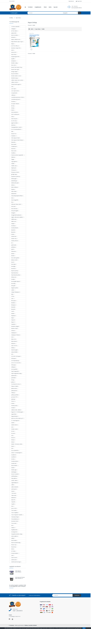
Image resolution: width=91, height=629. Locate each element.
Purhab (12, 403)
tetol (12, 525)
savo (12, 427)
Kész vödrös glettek (15, 257)
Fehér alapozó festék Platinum (17, 140)
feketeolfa (13, 142)
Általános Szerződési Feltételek (31, 625)
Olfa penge (13, 364)
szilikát (12, 484)
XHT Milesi (13, 551)
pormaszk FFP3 (14, 397)
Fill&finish (13, 157)
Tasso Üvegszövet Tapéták (16, 514)
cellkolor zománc (14, 82)
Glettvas (12, 185)
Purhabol (13, 407)
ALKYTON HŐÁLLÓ (15, 45)
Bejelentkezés (71, 1)
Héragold (13, 212)
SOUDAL (13, 459)
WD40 (12, 549)
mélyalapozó (13, 332)
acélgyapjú (13, 28)
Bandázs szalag (14, 63)
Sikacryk (12, 439)
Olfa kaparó (13, 358)
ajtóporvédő (13, 33)
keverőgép (13, 266)
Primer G (13, 401)
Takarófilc (13, 501)
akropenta (13, 37)
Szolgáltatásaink (38, 7)
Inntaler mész (14, 238)
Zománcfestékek (14, 553)
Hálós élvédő (13, 191)
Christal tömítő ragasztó (16, 84)
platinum (13, 382)
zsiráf (12, 555)
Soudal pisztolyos (14, 461)
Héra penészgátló (14, 210)
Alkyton (12, 43)
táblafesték (13, 497)
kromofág (13, 283)
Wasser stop (13, 544)
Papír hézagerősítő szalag (16, 373)
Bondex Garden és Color (16, 75)
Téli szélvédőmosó (15, 519)
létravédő (13, 309)
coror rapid (13, 88)
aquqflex (13, 58)
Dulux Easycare (14, 118)
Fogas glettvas (14, 161)
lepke (12, 294)
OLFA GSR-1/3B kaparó (15, 356)
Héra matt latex (14, 208)
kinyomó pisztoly (14, 270)
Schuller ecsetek (14, 429)
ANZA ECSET (13, 52)
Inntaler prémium (14, 240)
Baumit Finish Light (15, 69)
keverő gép (13, 264)
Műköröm (13, 343)
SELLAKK (13, 433)
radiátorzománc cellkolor (16, 409)
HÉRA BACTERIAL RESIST (16, 204)
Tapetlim (13, 504)
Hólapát (12, 223)
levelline (12, 313)
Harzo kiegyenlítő (14, 200)
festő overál (13, 150)
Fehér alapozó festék (15, 137)
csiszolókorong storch (15, 99)
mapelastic (13, 324)
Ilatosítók (13, 230)
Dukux (12, 116)
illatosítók (13, 232)
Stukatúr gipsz (14, 469)
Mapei (12, 317)
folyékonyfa (13, 167)
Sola (12, 448)
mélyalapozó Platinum (15, 334)
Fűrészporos (13, 170)
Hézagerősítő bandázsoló (16, 215)
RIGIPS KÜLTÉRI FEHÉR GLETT (17, 418)
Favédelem (13, 135)
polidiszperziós (14, 390)
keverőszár (13, 268)
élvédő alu (13, 125)
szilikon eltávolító (14, 486)
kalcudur (13, 255)
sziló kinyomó (14, 489)
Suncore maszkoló (15, 474)
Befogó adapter (14, 71)
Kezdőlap (11, 17)
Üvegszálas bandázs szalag (16, 534)
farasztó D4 (13, 133)
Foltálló (12, 163)
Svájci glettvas (14, 478)
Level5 (12, 311)
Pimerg (12, 379)
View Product (30, 49)
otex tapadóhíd (14, 369)
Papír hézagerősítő (15, 371)
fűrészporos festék (15, 172)
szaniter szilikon (14, 480)
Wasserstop (13, 546)
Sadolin (12, 422)
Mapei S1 (13, 322)
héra (12, 202)
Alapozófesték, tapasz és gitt (17, 41)
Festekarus (12, 625)
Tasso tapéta (13, 510)
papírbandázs (13, 375)
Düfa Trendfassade (15, 114)
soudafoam (13, 456)
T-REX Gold (13, 493)
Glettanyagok (13, 178)
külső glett (13, 285)
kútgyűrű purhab (14, 287)
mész (12, 337)
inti (11, 242)
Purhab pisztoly (14, 405)
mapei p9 (13, 319)
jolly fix (12, 249)
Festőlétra (13, 153)
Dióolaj (12, 108)
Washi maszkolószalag (15, 542)
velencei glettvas (14, 536)
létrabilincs (13, 302)
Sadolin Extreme (14, 424)
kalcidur (12, 253)
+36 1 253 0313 (11, 1)
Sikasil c (12, 446)
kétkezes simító (14, 260)
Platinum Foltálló (14, 386)
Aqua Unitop (31, 33)
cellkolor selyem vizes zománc (17, 80)
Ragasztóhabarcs (14, 416)
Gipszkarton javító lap (15, 176)
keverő (12, 262)
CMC (12, 86)
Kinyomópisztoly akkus (15, 275)
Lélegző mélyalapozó (15, 292)
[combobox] (44, 13)
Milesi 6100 (13, 339)
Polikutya (13, 392)
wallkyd (12, 538)
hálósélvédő (13, 193)
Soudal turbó (13, 463)
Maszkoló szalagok (15, 326)
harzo (12, 197)
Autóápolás (13, 60)
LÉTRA (12, 296)
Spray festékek (14, 465)
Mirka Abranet (14, 341)
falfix (12, 131)
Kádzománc (13, 251)
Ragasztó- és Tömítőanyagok (17, 412)
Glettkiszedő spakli (14, 182)
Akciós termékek (14, 35)
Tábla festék (13, 495)
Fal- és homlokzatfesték (16, 129)
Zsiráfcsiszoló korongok (16, 561)
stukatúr (12, 467)
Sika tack (13, 437)
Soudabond (13, 454)
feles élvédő (13, 144)
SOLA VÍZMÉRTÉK (14, 450)
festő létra (13, 148)
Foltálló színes (14, 165)
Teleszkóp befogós (15, 516)
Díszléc (12, 110)
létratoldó (13, 307)
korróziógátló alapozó (15, 281)
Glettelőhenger (14, 180)
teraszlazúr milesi (14, 521)
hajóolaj (12, 189)
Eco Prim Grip (14, 120)
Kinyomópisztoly (14, 272)
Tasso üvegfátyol (14, 512)
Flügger (12, 159)
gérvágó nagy (14, 174)
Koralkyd (13, 279)
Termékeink (30, 7)
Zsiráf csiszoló (14, 557)
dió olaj (12, 105)
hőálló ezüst (13, 221)
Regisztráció (79, 1)
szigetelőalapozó (14, 482)
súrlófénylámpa (14, 476)
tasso (12, 506)
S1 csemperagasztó (15, 420)
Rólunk (45, 7)
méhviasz (13, 330)
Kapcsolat (55, 7)
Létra (12, 298)
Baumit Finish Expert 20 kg (16, 67)
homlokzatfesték (14, 227)
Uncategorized (14, 531)
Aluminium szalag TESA (15, 48)
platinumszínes (14, 388)
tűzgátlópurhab (14, 529)
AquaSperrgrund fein (15, 56)
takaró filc (13, 499)
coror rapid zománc (15, 90)
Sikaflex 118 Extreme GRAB (16, 444)
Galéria (50, 7)
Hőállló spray (13, 219)
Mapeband (13, 315)
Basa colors (13, 65)
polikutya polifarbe (14, 394)
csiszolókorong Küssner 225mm (17, 97)
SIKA (12, 435)
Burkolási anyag (14, 78)
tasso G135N (13, 508)
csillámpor (13, 95)
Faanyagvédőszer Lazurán (16, 127)
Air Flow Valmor (14, 30)
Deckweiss (13, 101)
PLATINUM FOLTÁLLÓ (15, 384)
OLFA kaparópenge (15, 360)
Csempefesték (14, 93)
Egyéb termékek (14, 123)
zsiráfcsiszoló (14, 559)
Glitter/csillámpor (14, 187)
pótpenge (13, 399)
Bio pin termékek (14, 73)
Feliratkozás (76, 595)
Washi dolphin (14, 540)
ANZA (12, 50)
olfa (12, 354)
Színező (12, 491)
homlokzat (13, 225)
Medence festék (14, 328)
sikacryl (12, 442)
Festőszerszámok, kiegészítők (17, 155)
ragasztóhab (13, 414)
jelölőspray (13, 247)
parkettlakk (13, 377)
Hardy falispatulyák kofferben (17, 195)
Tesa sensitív (13, 523)
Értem (84, 628)
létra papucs (13, 300)
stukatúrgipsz (13, 472)
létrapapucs (13, 305)
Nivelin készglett (14, 349)
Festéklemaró (14, 146)
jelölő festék (13, 245)
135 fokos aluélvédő (15, 26)
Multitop (13, 347)
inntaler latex (13, 236)
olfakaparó (13, 367)
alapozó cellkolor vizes (15, 39)
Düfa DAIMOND (14, 112)
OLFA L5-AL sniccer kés (16, 362)
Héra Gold (13, 206)
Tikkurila (12, 527)
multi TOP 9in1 (14, 345)
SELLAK (12, 431)
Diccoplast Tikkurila (15, 103)
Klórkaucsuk (13, 277)
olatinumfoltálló (14, 352)
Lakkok (12, 290)
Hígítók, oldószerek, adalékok (17, 217)
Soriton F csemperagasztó (16, 452)
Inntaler (12, 234)
